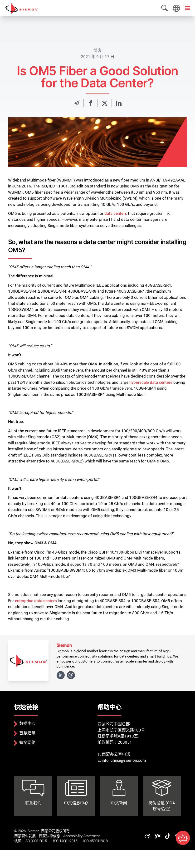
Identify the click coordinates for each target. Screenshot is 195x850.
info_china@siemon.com (124, 760)
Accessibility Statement (81, 836)
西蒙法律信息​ (49, 836)
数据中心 (27, 723)
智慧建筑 (27, 733)
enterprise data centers (36, 600)
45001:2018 (99, 841)
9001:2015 (39, 841)
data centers (115, 213)
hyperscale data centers (150, 382)
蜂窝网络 (27, 742)
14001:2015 (68, 841)
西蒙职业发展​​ (25, 836)
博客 (97, 50)
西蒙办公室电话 (116, 754)
